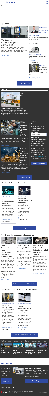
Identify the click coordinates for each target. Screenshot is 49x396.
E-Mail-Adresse (35, 132)
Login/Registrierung (47, 3)
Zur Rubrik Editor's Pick (24, 177)
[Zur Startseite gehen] (10, 2)
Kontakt (16, 392)
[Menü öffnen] (2, 2)
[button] (2, 348)
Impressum (19, 391)
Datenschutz (13, 391)
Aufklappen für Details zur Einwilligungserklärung (39, 159)
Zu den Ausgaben (37, 381)
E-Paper (46, 1)
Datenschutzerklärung (40, 156)
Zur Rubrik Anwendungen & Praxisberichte (24, 284)
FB (16, 387)
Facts (19, 392)
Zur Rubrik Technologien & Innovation (24, 228)
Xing (14, 387)
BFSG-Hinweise (25, 391)
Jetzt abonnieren (6, 380)
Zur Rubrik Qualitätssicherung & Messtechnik (24, 335)
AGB (10, 391)
